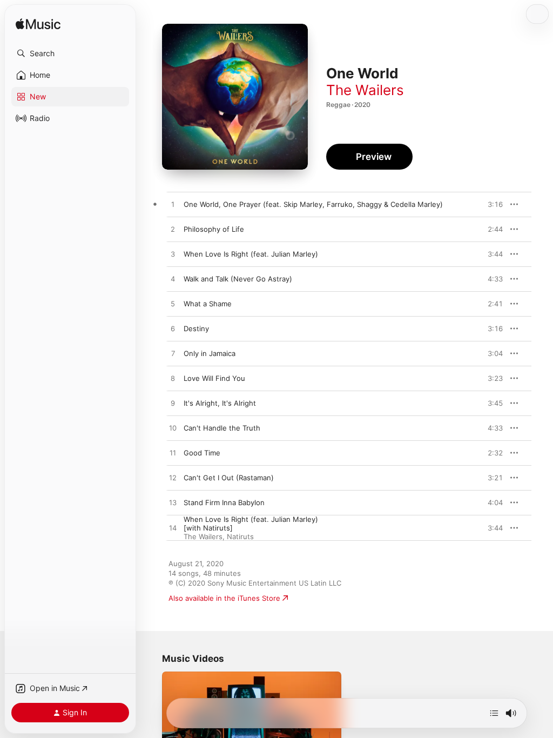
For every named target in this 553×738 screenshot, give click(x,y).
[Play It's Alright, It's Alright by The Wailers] (173, 403)
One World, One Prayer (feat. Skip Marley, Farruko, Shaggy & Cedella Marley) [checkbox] (313, 204)
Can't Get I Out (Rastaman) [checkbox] (229, 477)
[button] (70, 53)
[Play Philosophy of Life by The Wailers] (173, 229)
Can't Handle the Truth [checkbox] (222, 428)
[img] (38, 24)
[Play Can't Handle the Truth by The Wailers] (173, 428)
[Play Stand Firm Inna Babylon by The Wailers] (173, 503)
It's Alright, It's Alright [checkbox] (220, 403)
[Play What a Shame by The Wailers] (173, 304)
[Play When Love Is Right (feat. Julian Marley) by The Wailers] (173, 254)
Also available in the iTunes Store (224, 598)
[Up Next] (494, 713)
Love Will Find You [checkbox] (214, 378)
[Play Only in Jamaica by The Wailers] (173, 354)
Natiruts (240, 536)
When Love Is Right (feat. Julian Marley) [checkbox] (251, 254)
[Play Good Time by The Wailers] (173, 453)
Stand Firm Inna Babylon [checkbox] (224, 502)
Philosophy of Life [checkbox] (214, 229)
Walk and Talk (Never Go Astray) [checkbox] (238, 278)
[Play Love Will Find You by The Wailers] (173, 379)
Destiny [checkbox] (196, 328)
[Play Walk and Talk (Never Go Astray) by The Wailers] (173, 279)
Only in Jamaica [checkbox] (209, 353)
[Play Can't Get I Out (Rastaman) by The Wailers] (173, 478)
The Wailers (365, 90)
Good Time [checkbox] (202, 452)
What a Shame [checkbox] (208, 303)
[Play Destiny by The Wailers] (173, 329)
